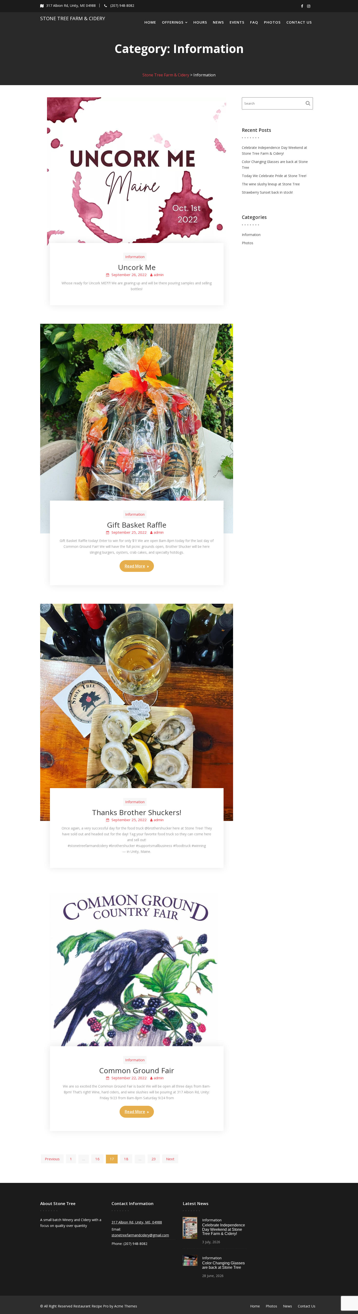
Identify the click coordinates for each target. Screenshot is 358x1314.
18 (126, 1158)
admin (159, 274)
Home (150, 22)
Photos (272, 22)
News (218, 22)
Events (237, 22)
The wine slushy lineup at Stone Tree (271, 184)
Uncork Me (137, 267)
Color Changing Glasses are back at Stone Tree (223, 1265)
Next (170, 1158)
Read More (135, 566)
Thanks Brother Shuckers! (136, 812)
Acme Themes (125, 1306)
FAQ (254, 22)
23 (153, 1158)
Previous (52, 1158)
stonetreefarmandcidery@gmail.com (140, 1235)
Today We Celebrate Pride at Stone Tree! (274, 175)
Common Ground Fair (136, 1070)
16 (97, 1158)
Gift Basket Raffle (136, 525)
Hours (200, 22)
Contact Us (299, 22)
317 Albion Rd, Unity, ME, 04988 (137, 1222)
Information (135, 256)
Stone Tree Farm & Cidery (72, 18)
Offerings (172, 22)
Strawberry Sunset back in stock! (267, 192)
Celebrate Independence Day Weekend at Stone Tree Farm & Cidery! (223, 1229)
